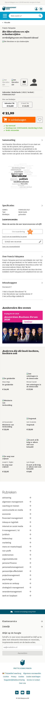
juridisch (6, 534)
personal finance (9, 563)
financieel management (12, 518)
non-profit (6, 551)
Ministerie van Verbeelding (8, 426)
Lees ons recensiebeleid (11, 247)
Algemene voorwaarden (32, 673)
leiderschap (7, 538)
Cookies (21, 677)
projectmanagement (11, 575)
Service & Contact (33, 680)
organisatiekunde (9, 559)
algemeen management (12, 502)
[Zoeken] (40, 16)
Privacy (13, 677)
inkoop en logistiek (10, 522)
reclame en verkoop (10, 583)
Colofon (6, 677)
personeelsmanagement (12, 567)
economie (6, 514)
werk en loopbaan (9, 596)
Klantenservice (9, 621)
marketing (6, 543)
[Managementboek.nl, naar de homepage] (9, 10)
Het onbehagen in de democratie (34, 386)
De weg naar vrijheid (7, 466)
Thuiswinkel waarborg (13, 673)
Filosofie (7, 22)
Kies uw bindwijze (8, 99)
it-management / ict (11, 530)
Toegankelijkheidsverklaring (14, 680)
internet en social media (12, 526)
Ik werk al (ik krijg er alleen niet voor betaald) (34, 467)
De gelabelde (7, 385)
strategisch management (13, 587)
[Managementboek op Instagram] (28, 692)
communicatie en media (12, 510)
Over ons (22, 683)
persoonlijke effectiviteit (12, 571)
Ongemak (30, 425)
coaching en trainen (10, 506)
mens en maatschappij (12, 547)
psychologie (7, 579)
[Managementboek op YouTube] (22, 692)
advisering (6, 498)
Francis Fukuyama (8, 28)
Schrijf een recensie (13, 241)
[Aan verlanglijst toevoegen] (40, 120)
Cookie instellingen (33, 677)
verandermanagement (12, 592)
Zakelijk (6, 626)
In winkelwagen (17, 119)
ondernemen (8, 555)
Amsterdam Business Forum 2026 (21, 318)
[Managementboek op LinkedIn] (17, 692)
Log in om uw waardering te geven (14, 237)
